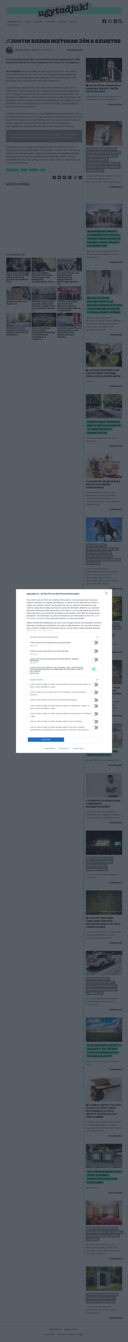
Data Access (64, 748)
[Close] (107, 594)
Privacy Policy (78, 748)
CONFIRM (46, 740)
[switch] (95, 642)
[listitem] (64, 637)
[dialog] (64, 671)
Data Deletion (49, 748)
